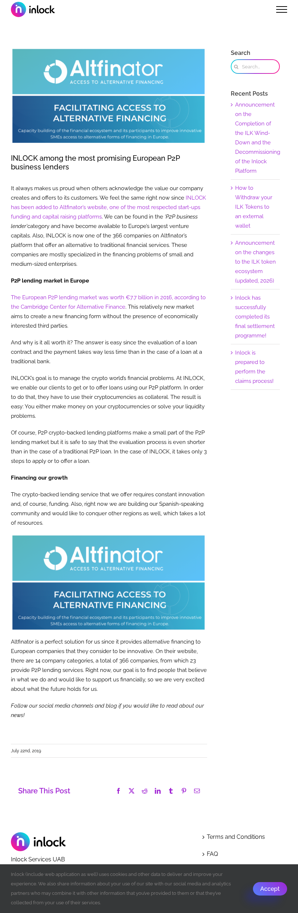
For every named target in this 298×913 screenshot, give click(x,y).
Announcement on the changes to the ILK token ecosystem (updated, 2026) (255, 262)
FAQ (212, 853)
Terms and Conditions (236, 836)
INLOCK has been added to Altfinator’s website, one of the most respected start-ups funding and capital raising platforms (108, 207)
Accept (270, 888)
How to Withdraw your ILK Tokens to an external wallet (253, 207)
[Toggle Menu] (281, 9)
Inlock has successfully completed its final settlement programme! (255, 317)
